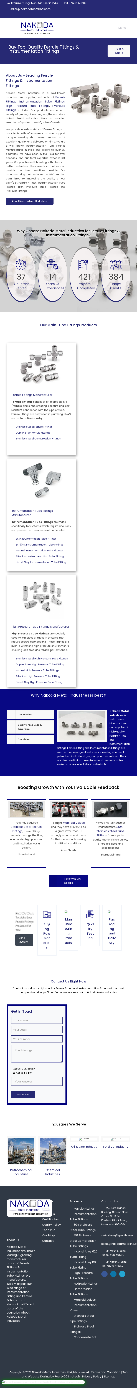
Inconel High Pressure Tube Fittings (38, 670)
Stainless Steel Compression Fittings (39, 438)
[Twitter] (119, 15)
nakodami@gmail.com (117, 1235)
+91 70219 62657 (112, 1266)
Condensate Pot (85, 1337)
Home (46, 1209)
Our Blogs (48, 1235)
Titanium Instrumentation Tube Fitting (40, 556)
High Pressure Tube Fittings (27, 106)
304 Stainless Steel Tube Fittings (111, 831)
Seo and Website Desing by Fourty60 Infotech (75, 1374)
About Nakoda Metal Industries (29, 201)
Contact (48, 1241)
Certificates (50, 1219)
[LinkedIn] (124, 15)
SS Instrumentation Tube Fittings (37, 539)
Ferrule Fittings (84, 1209)
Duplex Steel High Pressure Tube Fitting (40, 664)
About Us (48, 1214)
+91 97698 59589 (75, 3)
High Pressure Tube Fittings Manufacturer (40, 627)
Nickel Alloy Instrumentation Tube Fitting (41, 562)
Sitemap (109, 1376)
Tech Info (48, 1230)
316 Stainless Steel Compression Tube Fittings (83, 1240)
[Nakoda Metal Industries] (37, 28)
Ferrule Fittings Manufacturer (31, 395)
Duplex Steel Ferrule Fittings (33, 432)
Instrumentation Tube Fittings (42, 101)
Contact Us (109, 1201)
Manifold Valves (74, 823)
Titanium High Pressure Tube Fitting (38, 676)
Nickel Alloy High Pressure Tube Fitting (39, 682)
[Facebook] (114, 15)
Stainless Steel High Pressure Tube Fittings (42, 658)
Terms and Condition (105, 1372)
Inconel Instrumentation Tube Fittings (40, 550)
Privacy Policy (91, 1376)
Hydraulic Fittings (86, 1284)
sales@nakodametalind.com (30, 9)
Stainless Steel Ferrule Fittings (35, 427)
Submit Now (23, 1094)
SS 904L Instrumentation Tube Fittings (40, 544)
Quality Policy (51, 1225)
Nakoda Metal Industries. (49, 1372)
